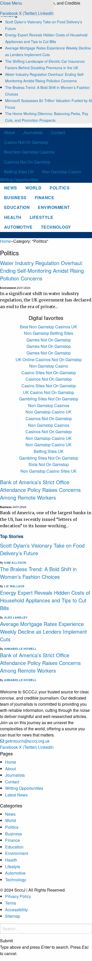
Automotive (18, 227)
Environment (54, 207)
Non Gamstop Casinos (48, 405)
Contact (58, 132)
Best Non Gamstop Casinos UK (48, 327)
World (33, 188)
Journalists (33, 132)
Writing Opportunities (19, 180)
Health (12, 217)
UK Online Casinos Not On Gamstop (49, 359)
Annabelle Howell (20, 649)
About (9, 132)
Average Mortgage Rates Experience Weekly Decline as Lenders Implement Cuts (43, 631)
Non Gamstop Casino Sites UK (48, 471)
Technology (56, 227)
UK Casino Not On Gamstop (48, 392)
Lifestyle (41, 217)
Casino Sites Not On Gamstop (48, 373)
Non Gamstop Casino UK (49, 412)
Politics (60, 188)
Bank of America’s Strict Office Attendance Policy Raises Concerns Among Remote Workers (40, 489)
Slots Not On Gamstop (48, 464)
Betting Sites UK (19, 172)
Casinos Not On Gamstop (27, 162)
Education (17, 207)
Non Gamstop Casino (61, 172)
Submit (6, 941)
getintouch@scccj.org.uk (27, 741)
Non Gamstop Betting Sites (48, 333)
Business (15, 197)
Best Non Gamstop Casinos (29, 152)
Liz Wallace (14, 586)
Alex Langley (16, 617)
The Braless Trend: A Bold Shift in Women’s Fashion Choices (38, 572)
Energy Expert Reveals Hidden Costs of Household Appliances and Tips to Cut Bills (45, 600)
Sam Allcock (15, 562)
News (10, 188)
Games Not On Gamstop (49, 340)
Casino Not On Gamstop (26, 142)
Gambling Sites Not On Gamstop (48, 399)
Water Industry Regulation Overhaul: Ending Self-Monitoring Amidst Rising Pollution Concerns (42, 270)
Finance (44, 197)
